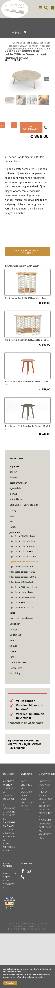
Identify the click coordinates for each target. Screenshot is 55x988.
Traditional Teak (17, 662)
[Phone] (23, 877)
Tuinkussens (15, 667)
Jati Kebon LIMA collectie (22, 592)
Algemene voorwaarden (45, 785)
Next (46, 79)
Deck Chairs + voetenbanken (23, 504)
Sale (11, 640)
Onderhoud (15, 634)
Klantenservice (45, 836)
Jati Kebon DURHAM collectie (24, 587)
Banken (13, 471)
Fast (11, 521)
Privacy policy (43, 793)
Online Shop (18, 42)
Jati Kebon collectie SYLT (22, 566)
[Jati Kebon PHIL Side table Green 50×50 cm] (27, 399)
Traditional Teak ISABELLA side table (25, 298)
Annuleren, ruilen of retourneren (45, 811)
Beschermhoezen (18, 482)
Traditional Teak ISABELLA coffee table (27, 339)
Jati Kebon (32, 42)
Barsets (13, 477)
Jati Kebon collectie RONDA (24, 561)
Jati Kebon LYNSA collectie (23, 597)
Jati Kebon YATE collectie (22, 607)
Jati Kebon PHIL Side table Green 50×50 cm (27, 428)
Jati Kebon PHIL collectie (22, 602)
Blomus (13, 493)
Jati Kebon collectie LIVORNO (24, 556)
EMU (11, 515)
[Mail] (29, 871)
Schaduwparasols (27, 793)
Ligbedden (14, 623)
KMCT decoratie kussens (22, 618)
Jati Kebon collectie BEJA (22, 551)
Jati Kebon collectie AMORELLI (24, 546)
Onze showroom (26, 785)
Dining (12, 510)
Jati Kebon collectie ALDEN (23, 541)
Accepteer (10, 983)
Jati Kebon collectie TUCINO (23, 576)
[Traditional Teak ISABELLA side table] (27, 271)
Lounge (13, 629)
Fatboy (12, 526)
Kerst (12, 612)
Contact (26, 809)
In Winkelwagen (31, 127)
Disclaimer (45, 820)
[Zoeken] (46, 7)
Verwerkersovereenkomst (45, 827)
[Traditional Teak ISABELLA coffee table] (27, 313)
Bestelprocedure (45, 800)
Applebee (14, 466)
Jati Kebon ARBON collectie (23, 536)
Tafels (12, 656)
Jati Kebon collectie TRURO (23, 571)
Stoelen (13, 651)
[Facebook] (23, 871)
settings (41, 977)
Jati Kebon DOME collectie (23, 582)
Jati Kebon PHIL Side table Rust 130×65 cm (26, 383)
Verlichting (14, 673)
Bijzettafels (15, 488)
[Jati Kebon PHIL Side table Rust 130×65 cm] (27, 355)
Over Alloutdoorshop (27, 802)
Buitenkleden (16, 499)
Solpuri (13, 645)
